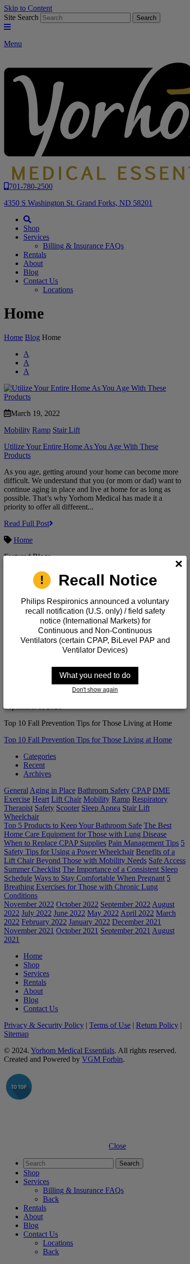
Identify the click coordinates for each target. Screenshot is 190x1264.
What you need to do (95, 675)
